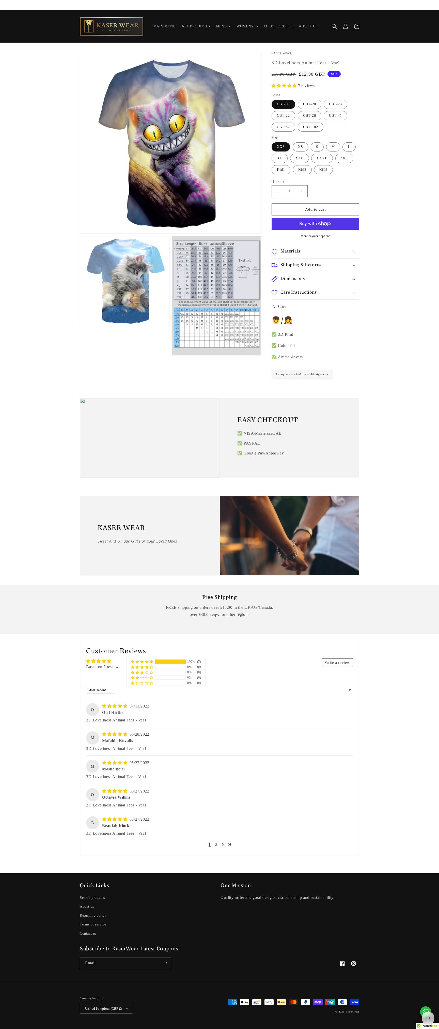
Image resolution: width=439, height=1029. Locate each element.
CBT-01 (283, 104)
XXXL (322, 158)
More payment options (315, 236)
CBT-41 (335, 115)
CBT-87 (283, 127)
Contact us (88, 933)
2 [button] (216, 844)
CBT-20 (309, 104)
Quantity (278, 181)
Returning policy (93, 915)
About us (87, 906)
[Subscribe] (165, 963)
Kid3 (323, 170)
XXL (299, 158)
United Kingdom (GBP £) (103, 1008)
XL (279, 158)
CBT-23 (335, 104)
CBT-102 (310, 127)
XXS (281, 147)
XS (300, 147)
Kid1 (281, 170)
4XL (344, 158)
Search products (92, 898)
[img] (115, 706)
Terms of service (93, 924)
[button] (223, 26)
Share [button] (281, 307)
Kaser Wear (352, 1011)
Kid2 (302, 170)
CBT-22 (283, 115)
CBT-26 (309, 115)
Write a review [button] (337, 662)
